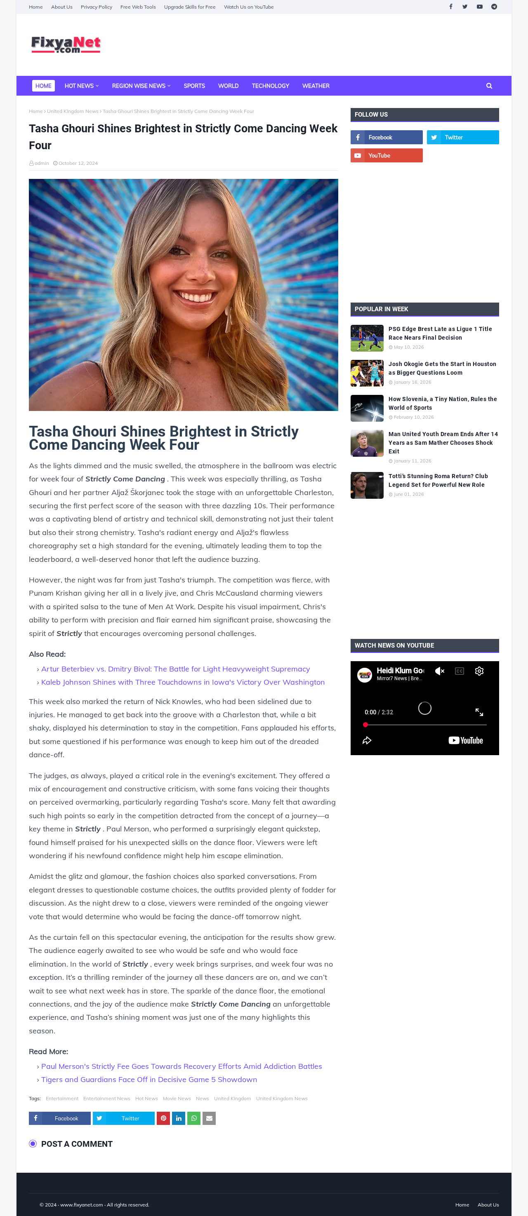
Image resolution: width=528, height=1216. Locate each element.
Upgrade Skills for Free (190, 7)
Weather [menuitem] (316, 85)
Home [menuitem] (43, 85)
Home (36, 7)
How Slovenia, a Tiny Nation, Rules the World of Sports (443, 403)
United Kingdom (232, 1098)
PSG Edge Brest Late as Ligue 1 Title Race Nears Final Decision (440, 333)
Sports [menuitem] (194, 85)
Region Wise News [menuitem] (138, 85)
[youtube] (479, 7)
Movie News (177, 1098)
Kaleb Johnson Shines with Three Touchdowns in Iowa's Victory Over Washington (183, 682)
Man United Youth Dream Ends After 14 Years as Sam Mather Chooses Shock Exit (443, 443)
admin (42, 163)
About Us (62, 7)
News (202, 1098)
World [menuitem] (228, 85)
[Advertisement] (349, 44)
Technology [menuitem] (270, 85)
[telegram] (494, 7)
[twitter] (465, 7)
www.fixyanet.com (81, 1205)
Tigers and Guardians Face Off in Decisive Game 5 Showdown (149, 1079)
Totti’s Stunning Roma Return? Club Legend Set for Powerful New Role (438, 480)
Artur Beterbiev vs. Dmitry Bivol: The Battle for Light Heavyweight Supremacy (175, 669)
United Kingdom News (73, 111)
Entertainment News (106, 1098)
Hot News (146, 1098)
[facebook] (451, 7)
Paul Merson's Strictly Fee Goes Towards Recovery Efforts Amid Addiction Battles (181, 1066)
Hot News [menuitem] (79, 85)
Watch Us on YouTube (249, 7)
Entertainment (62, 1098)
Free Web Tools (138, 7)
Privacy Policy (96, 7)
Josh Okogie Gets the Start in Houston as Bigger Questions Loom (443, 368)
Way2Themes (37, 1204)
